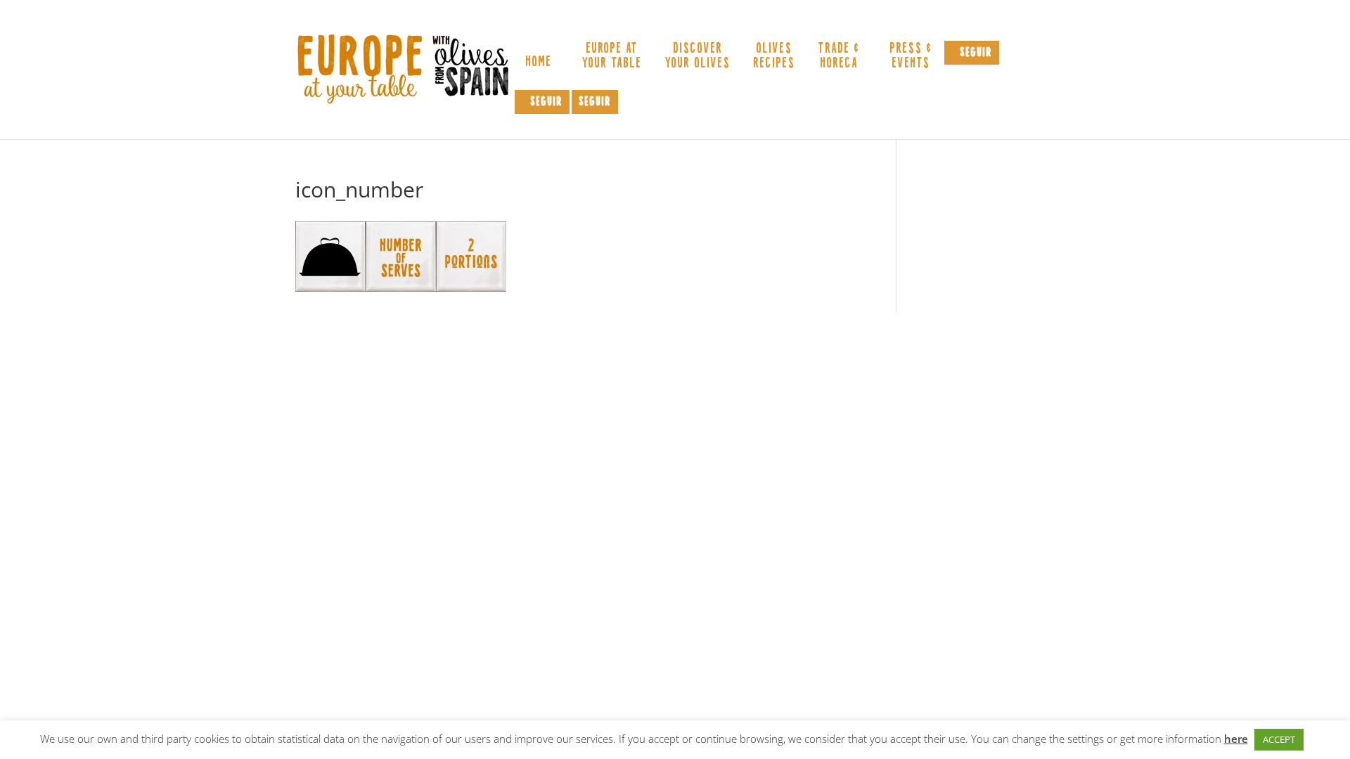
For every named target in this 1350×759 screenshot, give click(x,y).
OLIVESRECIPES (774, 56)
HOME (538, 63)
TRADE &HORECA (838, 56)
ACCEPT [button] (1279, 739)
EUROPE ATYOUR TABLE (611, 56)
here (1236, 739)
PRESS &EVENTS (910, 56)
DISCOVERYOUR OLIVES (697, 56)
